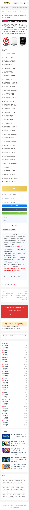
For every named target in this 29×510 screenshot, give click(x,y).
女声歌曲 (17, 487)
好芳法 (21, 487)
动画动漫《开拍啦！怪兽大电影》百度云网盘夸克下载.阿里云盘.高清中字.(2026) (19, 466)
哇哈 (4, 505)
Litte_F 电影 (5, 480)
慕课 (8, 489)
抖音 (11, 489)
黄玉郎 (23, 496)
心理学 (4, 489)
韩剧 (19, 496)
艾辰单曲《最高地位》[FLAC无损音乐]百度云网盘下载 (7, 295)
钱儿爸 (16, 496)
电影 (10, 494)
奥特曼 (12, 487)
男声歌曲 (14, 494)
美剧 (23, 494)
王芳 (7, 494)
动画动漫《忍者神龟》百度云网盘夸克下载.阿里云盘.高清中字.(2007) (18, 459)
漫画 (4, 494)
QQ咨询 (15, 225)
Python (4, 482)
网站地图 (20, 505)
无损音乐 (14, 11)
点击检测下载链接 (14, 205)
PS (24, 480)
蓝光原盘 (11, 496)
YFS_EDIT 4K (9, 482)
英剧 (4, 496)
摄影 (24, 489)
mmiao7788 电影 (19, 480)
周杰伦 (4, 487)
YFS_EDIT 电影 (16, 482)
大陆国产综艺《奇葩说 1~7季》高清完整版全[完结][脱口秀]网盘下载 (18, 443)
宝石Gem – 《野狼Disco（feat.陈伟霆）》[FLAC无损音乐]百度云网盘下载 (21, 296)
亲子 (22, 482)
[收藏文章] (8, 285)
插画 (21, 489)
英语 (7, 496)
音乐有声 (19, 11)
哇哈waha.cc (8, 7)
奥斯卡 (8, 487)
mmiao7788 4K (11, 480)
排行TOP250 (16, 489)
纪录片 (19, 494)
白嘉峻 (13, 229)
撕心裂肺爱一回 (6, 229)
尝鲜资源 (14, 7)
